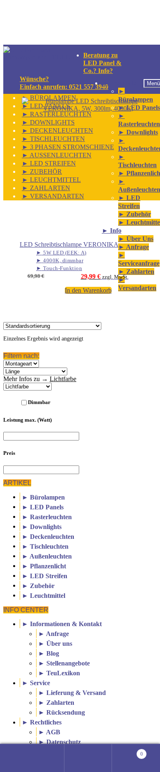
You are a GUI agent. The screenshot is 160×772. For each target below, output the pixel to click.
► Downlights (42, 526)
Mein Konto (40, 758)
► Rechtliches (42, 722)
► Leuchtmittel (43, 595)
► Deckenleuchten (48, 536)
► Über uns (55, 643)
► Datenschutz (59, 741)
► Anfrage (53, 633)
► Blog (48, 653)
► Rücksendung (61, 712)
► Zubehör (38, 585)
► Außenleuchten (47, 555)
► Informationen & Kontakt (62, 623)
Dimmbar (39, 402)
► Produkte (119, 82)
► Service (36, 682)
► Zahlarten (56, 702)
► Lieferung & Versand (72, 692)
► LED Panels (43, 506)
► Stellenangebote (64, 663)
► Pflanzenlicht (44, 565)
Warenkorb (127, 750)
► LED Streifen (44, 575)
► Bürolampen (43, 496)
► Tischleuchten (45, 546)
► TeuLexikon (59, 673)
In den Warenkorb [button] (88, 290)
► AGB (49, 732)
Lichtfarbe (63, 378)
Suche (88, 758)
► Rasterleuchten (47, 516)
